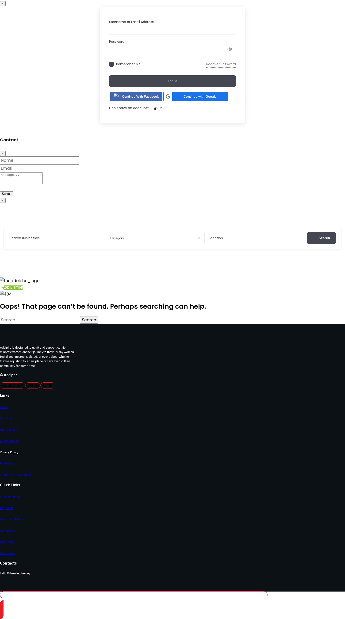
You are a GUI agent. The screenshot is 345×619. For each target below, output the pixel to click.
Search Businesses (25, 238)
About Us (6, 418)
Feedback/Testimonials (16, 475)
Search (324, 238)
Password (116, 41)
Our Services (8, 429)
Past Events (7, 553)
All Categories (9, 441)
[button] (195, 96)
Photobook (7, 463)
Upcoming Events (12, 519)
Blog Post (6, 508)
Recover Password (221, 64)
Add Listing (7, 542)
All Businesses (10, 497)
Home (4, 407)
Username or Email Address (131, 21)
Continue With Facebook (140, 96)
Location (216, 238)
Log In (172, 81)
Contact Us (7, 530)
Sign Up (156, 108)
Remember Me (128, 64)
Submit (7, 194)
